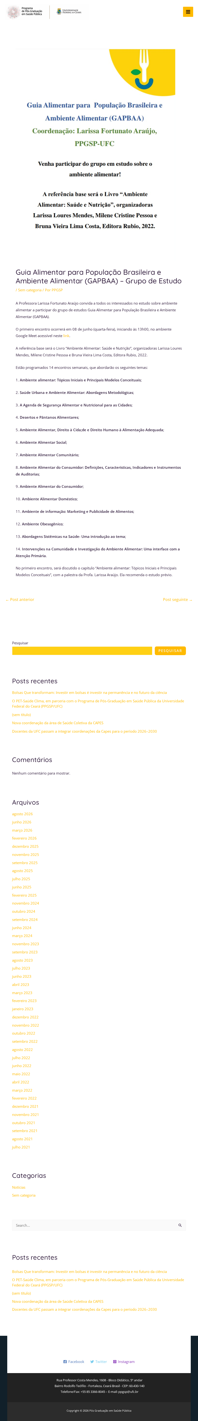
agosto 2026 (22, 813)
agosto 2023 (22, 960)
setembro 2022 (25, 1041)
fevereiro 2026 (24, 838)
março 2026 (22, 830)
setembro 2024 (25, 919)
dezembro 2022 (25, 1017)
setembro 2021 (25, 1130)
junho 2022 (21, 1065)
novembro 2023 (25, 943)
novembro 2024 (25, 903)
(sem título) (21, 714)
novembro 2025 (25, 854)
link (66, 335)
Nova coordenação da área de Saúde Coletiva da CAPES (57, 722)
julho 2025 (21, 878)
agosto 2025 (22, 870)
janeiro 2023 (22, 1008)
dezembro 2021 (25, 1106)
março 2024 (22, 935)
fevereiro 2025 (24, 895)
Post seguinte (178, 599)
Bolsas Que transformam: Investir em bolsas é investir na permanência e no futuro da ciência (89, 692)
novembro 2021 (25, 1114)
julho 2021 (21, 1147)
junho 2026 (21, 822)
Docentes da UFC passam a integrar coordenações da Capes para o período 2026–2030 (84, 731)
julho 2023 (21, 968)
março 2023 (22, 992)
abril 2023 (20, 984)
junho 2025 (21, 887)
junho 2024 (21, 927)
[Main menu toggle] (188, 12)
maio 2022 (21, 1073)
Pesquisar (20, 642)
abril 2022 (20, 1082)
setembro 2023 (25, 952)
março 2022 (22, 1090)
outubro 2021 (23, 1122)
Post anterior (19, 599)
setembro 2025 (25, 862)
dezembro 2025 (25, 846)
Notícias (18, 1187)
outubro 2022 (23, 1033)
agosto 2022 (22, 1049)
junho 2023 (21, 976)
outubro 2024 (23, 911)
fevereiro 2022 (24, 1098)
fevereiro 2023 (24, 1000)
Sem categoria (30, 289)
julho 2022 (21, 1057)
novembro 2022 (25, 1025)
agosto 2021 (22, 1138)
